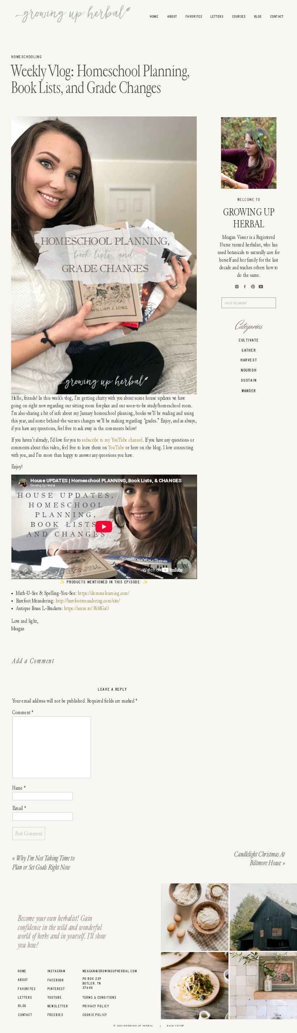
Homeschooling (26, 57)
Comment (22, 712)
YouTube (116, 447)
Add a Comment (33, 660)
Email (19, 808)
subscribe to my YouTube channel (112, 440)
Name (19, 788)
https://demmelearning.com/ (103, 593)
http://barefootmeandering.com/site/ (88, 601)
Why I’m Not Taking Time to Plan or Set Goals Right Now (43, 863)
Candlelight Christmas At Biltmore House (259, 859)
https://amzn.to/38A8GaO (86, 608)
